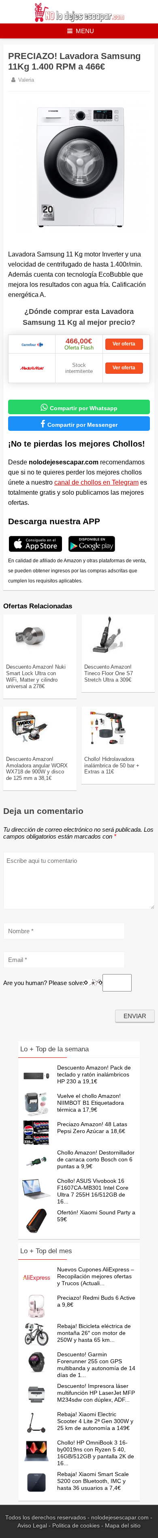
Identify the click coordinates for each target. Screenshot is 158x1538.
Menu (85, 31)
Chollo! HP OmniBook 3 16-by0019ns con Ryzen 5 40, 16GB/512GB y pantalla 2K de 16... (95, 1452)
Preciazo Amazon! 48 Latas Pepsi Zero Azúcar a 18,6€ (92, 1127)
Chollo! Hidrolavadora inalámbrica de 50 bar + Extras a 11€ (111, 765)
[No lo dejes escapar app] (35, 550)
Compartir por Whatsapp (79, 407)
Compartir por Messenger (79, 424)
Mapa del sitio (123, 1526)
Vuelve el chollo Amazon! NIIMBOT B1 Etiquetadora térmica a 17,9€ (90, 1103)
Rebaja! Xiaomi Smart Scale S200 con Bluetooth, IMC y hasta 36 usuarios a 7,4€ (93, 1481)
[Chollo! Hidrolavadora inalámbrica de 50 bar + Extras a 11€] (107, 743)
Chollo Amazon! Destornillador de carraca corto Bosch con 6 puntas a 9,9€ (96, 1159)
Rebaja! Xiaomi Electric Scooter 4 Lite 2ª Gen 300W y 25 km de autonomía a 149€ (95, 1421)
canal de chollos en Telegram (96, 482)
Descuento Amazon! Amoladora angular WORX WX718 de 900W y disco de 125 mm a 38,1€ (37, 769)
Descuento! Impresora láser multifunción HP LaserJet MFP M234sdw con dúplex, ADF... (96, 1393)
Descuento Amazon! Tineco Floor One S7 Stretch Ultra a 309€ (108, 673)
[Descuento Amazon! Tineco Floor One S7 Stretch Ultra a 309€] (107, 651)
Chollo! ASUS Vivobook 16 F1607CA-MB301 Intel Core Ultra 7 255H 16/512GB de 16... (92, 1191)
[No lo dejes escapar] (79, 20)
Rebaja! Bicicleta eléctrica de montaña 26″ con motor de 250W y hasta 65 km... (94, 1333)
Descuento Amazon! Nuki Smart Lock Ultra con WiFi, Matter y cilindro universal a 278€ (36, 676)
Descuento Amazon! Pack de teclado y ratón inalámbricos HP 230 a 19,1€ (94, 1074)
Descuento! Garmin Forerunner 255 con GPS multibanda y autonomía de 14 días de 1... (96, 1364)
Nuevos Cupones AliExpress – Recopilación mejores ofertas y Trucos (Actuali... (95, 1276)
